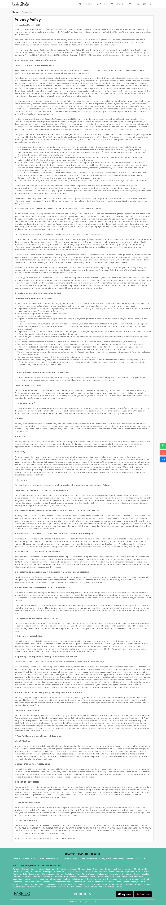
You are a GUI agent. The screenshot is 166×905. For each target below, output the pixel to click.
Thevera (145, 871)
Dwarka (120, 887)
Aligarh (111, 871)
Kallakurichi (51, 884)
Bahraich (103, 871)
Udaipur (94, 887)
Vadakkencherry (38, 884)
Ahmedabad (55, 879)
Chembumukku (140, 869)
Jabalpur (145, 874)
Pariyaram (99, 882)
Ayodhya (134, 882)
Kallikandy (145, 879)
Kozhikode (72, 869)
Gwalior (73, 876)
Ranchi (126, 882)
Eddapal (119, 871)
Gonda (94, 871)
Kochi (78, 874)
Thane (118, 882)
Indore (100, 876)
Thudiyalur (31, 887)
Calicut (90, 882)
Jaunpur (25, 869)
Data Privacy (118, 859)
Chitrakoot (61, 869)
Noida (33, 869)
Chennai (81, 869)
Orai (95, 869)
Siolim (124, 876)
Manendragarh (48, 874)
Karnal (119, 884)
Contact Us (140, 859)
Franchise (50, 859)
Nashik (105, 879)
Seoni (104, 884)
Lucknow (128, 869)
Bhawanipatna (79, 882)
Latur (138, 871)
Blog (42, 859)
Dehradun (109, 882)
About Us (17, 859)
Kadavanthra (59, 871)
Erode (118, 876)
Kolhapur (102, 887)
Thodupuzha (29, 882)
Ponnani (147, 884)
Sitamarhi (123, 879)
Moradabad (17, 884)
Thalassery (17, 882)
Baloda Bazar (77, 879)
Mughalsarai (118, 869)
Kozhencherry (34, 874)
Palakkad (66, 879)
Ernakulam (69, 874)
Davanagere (134, 879)
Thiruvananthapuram (61, 882)
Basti (89, 869)
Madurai (81, 884)
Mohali (111, 884)
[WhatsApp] (163, 446)
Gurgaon (16, 869)
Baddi (38, 882)
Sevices (26, 859)
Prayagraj (72, 884)
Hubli (66, 876)
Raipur (87, 871)
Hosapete (48, 876)
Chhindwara (83, 876)
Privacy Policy (105, 859)
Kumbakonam (50, 887)
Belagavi (111, 887)
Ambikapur (37, 876)
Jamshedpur (114, 874)
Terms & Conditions (88, 859)
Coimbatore (127, 874)
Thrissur (16, 871)
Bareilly (137, 874)
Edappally (25, 871)
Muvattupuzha (19, 887)
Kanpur (108, 869)
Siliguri (142, 882)
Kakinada (46, 882)
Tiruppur (97, 879)
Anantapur (17, 876)
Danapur (61, 887)
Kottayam (62, 884)
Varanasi (70, 871)
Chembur (138, 884)
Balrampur (50, 869)
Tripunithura (36, 871)
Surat (40, 887)
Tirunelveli (128, 884)
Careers (129, 859)
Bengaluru (109, 876)
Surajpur (113, 879)
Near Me (34, 859)
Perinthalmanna (93, 884)
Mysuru (93, 876)
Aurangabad (18, 879)
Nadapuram (102, 874)
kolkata (28, 879)
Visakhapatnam (136, 876)
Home (15, 12)
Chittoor (27, 876)
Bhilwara (88, 879)
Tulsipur (40, 869)
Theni (26, 884)
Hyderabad (43, 879)
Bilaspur (79, 871)
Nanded (70, 887)
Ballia (101, 869)
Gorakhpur (47, 871)
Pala (25, 874)
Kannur (60, 874)
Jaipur (86, 887)
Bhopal (79, 887)
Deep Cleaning (70, 859)
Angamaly (129, 871)
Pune (35, 879)
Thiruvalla (58, 876)
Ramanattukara (89, 874)
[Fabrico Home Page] (21, 4)
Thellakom (17, 874)
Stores (59, 859)
